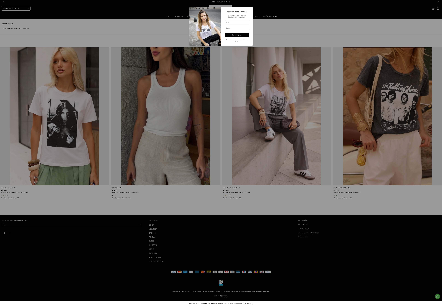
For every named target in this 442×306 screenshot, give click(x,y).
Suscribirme (236, 35)
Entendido (248, 303)
